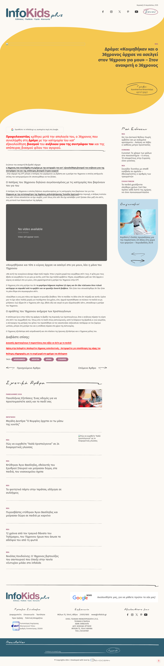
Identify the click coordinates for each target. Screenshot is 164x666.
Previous (138, 254)
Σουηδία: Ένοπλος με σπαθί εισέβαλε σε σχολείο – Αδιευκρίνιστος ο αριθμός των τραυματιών (136, 173)
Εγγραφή (113, 651)
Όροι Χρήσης (17, 618)
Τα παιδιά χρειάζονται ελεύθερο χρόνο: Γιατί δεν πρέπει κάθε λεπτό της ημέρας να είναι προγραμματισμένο (136, 188)
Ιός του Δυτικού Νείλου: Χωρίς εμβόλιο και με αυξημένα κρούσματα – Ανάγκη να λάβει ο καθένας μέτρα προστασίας (136, 141)
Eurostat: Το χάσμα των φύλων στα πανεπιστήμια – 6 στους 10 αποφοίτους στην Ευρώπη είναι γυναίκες (137, 157)
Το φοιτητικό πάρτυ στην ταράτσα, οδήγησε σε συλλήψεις (33, 491)
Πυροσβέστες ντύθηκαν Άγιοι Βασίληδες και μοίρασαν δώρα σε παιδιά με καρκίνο (32, 514)
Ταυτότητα (40, 614)
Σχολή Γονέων (128, 181)
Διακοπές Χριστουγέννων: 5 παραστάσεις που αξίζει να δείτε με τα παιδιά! (38, 343)
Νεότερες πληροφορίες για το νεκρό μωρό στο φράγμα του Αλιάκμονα (36, 354)
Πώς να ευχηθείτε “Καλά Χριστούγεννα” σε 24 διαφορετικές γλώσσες (32, 445)
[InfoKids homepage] (34, 14)
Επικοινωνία (29, 614)
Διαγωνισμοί (129, 204)
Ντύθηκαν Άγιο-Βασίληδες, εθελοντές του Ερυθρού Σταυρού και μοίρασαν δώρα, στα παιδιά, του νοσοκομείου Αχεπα (31, 468)
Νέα (156, 44)
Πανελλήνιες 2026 (14, 394)
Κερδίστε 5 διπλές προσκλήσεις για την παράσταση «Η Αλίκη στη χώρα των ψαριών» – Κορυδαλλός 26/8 (137, 240)
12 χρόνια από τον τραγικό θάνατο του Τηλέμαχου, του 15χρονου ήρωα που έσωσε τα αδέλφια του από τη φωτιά (33, 537)
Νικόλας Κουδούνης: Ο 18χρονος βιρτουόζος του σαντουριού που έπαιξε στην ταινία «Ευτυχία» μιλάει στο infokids (32, 559)
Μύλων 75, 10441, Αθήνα (67, 614)
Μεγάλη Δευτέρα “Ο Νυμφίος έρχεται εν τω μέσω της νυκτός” (34, 422)
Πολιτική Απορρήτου (34, 618)
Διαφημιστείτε (15, 614)
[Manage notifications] (159, 661)
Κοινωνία (126, 150)
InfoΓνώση (10, 417)
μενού (150, 11)
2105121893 (84, 614)
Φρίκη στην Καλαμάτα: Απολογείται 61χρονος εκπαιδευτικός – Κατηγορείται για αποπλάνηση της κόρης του (53, 348)
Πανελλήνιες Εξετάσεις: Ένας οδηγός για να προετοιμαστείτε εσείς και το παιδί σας (31, 400)
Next (138, 261)
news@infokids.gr (99, 614)
